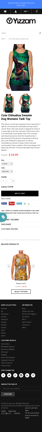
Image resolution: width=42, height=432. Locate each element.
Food (2, 330)
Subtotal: (4, 187)
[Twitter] (19, 203)
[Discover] (6, 413)
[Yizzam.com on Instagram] (21, 375)
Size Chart (25, 317)
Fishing (3, 327)
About (24, 327)
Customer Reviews (9, 229)
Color (3, 168)
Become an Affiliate (8, 349)
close (40, 3)
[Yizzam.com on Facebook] (3, 375)
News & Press (26, 322)
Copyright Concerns (7, 360)
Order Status (5, 344)
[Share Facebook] (4, 203)
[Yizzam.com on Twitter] (9, 375)
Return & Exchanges (8, 357)
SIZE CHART (6, 224)
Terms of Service (6, 363)
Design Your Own (28, 311)
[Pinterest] (12, 203)
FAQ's (24, 319)
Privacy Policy (5, 365)
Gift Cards (4, 352)
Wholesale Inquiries (8, 347)
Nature (3, 333)
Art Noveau (5, 314)
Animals (4, 308)
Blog (23, 308)
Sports (3, 336)
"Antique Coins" (21, 283)
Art (2, 311)
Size (2, 160)
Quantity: (4, 177)
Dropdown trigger (15, 11)
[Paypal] (17, 413)
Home (3, 39)
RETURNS (15, 219)
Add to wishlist (6, 199)
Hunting (3, 322)
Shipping (4, 355)
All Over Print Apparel (29, 314)
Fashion (4, 325)
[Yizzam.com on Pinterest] (33, 375)
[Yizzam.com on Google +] (15, 375)
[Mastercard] (12, 411)
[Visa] (3, 411)
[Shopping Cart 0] (37, 11)
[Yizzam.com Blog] (27, 375)
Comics (3, 317)
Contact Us (26, 325)
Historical (4, 319)
